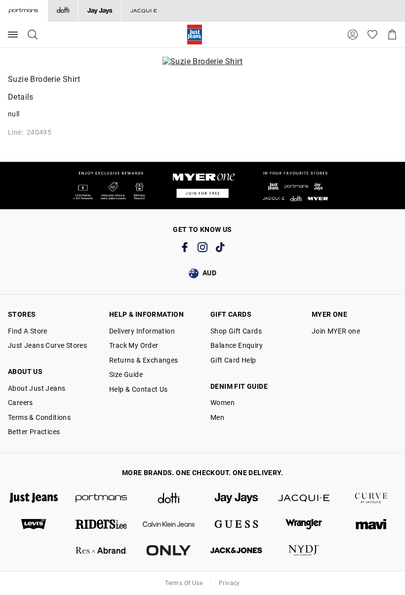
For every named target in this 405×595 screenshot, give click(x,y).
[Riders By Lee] (101, 524)
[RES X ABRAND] (101, 550)
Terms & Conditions (39, 417)
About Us (25, 371)
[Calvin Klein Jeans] (169, 524)
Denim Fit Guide (239, 386)
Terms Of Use (183, 583)
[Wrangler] (304, 524)
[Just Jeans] (34, 498)
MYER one (329, 314)
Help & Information (146, 314)
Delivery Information (142, 331)
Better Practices (34, 432)
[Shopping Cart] (392, 34)
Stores (22, 314)
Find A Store (27, 331)
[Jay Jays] (99, 11)
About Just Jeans (36, 388)
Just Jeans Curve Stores (47, 345)
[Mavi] (371, 524)
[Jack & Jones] (236, 550)
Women (222, 403)
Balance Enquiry (236, 345)
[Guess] (236, 524)
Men (217, 417)
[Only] (169, 550)
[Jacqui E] (143, 11)
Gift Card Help (233, 360)
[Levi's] (34, 524)
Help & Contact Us (138, 389)
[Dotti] (169, 498)
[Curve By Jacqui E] (371, 498)
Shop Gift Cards (236, 331)
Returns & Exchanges (143, 360)
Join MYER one (336, 331)
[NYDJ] (304, 550)
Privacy (229, 583)
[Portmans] (101, 498)
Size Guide (126, 374)
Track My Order (134, 345)
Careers (20, 403)
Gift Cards (230, 314)
